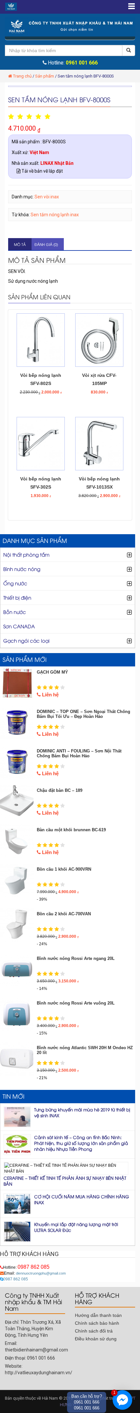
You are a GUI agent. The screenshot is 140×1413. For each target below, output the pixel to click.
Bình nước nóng (21, 568)
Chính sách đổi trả (94, 1331)
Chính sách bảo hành (97, 1323)
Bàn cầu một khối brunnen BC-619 (71, 829)
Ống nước (15, 583)
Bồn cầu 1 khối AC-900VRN (64, 869)
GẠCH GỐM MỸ (52, 672)
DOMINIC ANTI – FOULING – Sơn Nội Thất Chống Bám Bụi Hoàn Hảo (79, 753)
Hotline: (26, 1267)
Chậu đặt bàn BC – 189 (59, 790)
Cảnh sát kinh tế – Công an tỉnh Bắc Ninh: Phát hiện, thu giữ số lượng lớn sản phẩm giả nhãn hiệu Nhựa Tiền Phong (81, 1143)
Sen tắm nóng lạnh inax (55, 214)
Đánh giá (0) (46, 244)
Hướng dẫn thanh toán (98, 1315)
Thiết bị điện (17, 597)
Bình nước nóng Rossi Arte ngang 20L (76, 958)
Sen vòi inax (47, 196)
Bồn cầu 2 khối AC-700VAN (64, 913)
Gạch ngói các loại (26, 640)
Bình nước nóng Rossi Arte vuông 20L (76, 1003)
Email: (35, 1273)
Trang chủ (22, 76)
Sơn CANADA (19, 626)
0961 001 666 (82, 63)
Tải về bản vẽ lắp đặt (42, 171)
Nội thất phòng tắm (26, 554)
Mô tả (20, 244)
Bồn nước (14, 611)
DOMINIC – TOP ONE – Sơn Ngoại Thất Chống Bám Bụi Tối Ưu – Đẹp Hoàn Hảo (83, 714)
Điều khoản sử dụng (96, 1338)
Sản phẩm (44, 76)
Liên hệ (50, 694)
